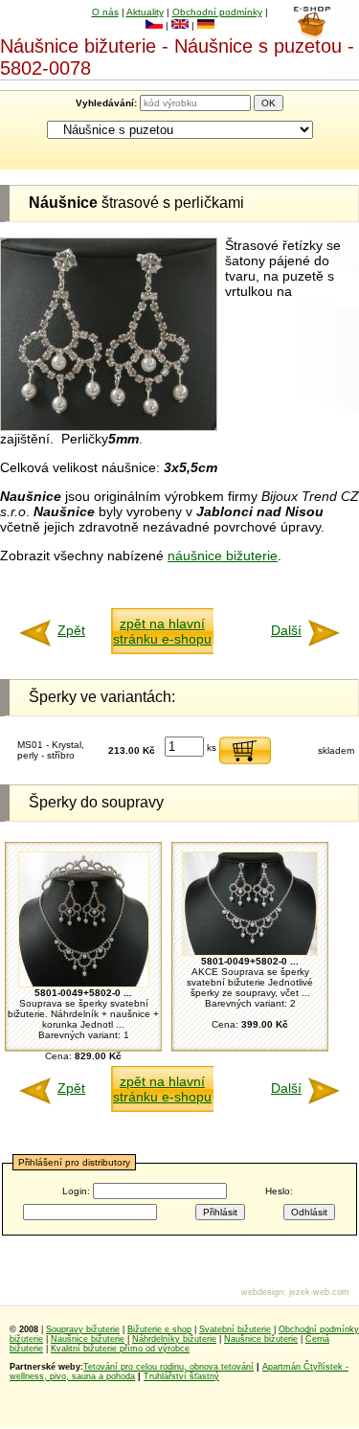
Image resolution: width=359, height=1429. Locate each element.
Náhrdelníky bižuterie (174, 1339)
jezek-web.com (319, 1292)
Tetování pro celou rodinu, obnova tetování (168, 1367)
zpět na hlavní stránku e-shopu (162, 631)
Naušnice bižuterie (87, 1339)
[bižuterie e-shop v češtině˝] (154, 25)
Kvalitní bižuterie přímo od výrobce (120, 1348)
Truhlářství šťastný (181, 1376)
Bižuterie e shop (159, 1329)
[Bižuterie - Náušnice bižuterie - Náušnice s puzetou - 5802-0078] (108, 426)
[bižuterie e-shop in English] (180, 25)
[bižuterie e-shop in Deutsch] (205, 25)
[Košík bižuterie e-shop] (311, 35)
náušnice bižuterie (223, 555)
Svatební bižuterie (235, 1329)
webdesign (262, 1292)
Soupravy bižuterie (83, 1329)
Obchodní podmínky (217, 12)
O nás (105, 12)
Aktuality (145, 12)
